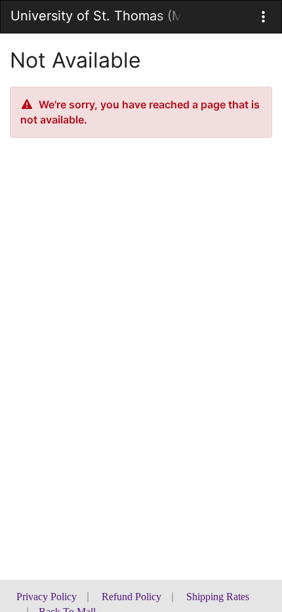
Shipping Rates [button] (217, 596)
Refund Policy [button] (131, 596)
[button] (263, 16)
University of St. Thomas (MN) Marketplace (95, 16)
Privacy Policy (46, 596)
